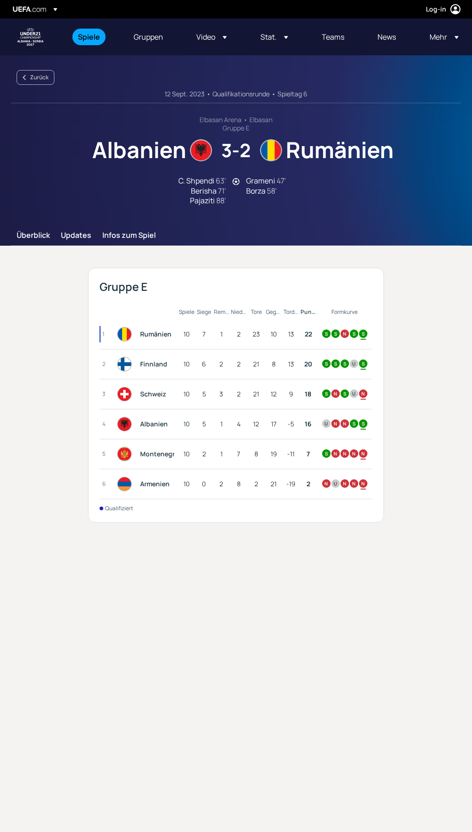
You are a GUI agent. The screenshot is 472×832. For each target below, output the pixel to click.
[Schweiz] (126, 394)
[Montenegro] (126, 454)
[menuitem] (94, 37)
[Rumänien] (126, 334)
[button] (211, 37)
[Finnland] (126, 364)
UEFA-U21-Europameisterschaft (30, 37)
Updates (76, 235)
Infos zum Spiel (129, 235)
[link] (89, 37)
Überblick (33, 235)
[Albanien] (126, 424)
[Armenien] (126, 484)
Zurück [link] (39, 77)
